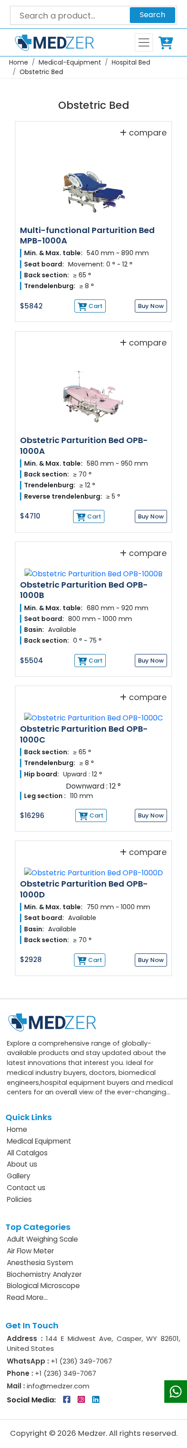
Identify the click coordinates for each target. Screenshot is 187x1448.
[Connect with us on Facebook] (67, 1400)
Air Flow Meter (30, 1251)
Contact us (26, 1187)
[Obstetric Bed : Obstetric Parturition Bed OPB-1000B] (93, 570)
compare (148, 132)
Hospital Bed (131, 62)
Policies (19, 1199)
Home (18, 62)
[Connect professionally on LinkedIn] (95, 1400)
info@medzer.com (57, 1386)
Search (152, 14)
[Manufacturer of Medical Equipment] (51, 42)
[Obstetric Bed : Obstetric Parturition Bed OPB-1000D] (93, 869)
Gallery (18, 1176)
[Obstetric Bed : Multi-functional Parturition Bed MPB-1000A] (93, 182)
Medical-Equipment (70, 62)
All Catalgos (27, 1153)
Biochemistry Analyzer (44, 1274)
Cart (167, 42)
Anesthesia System (40, 1262)
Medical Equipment (39, 1141)
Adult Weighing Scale (42, 1239)
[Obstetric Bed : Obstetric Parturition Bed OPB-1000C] (93, 714)
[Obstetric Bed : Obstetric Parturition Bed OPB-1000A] (93, 393)
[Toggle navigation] (144, 42)
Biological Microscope (43, 1285)
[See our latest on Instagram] (82, 1400)
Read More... (27, 1297)
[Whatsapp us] (175, 1391)
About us (22, 1164)
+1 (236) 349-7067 (81, 1361)
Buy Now (151, 306)
